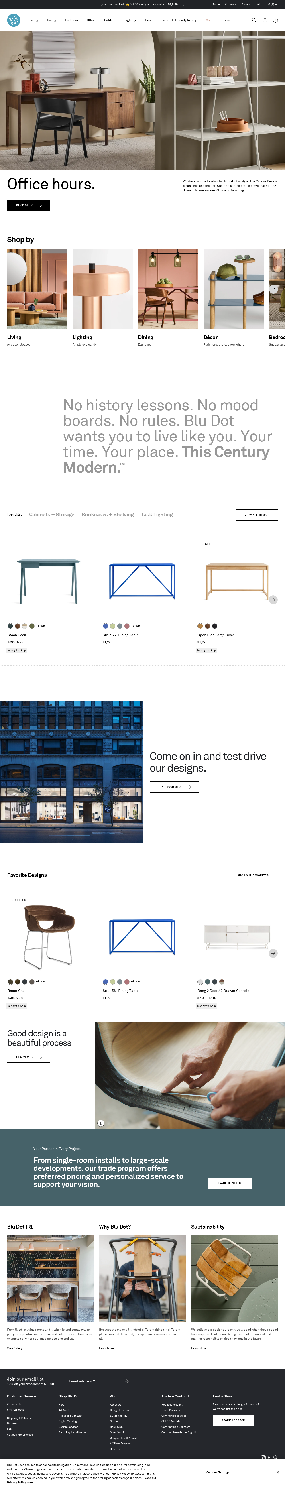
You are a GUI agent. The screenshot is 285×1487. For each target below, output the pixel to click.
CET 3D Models (170, 1421)
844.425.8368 (15, 1410)
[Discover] (227, 20)
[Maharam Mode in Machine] (25, 982)
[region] (142, 1473)
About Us (115, 1405)
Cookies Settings (218, 1472)
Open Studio (117, 1432)
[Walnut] (17, 626)
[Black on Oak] (215, 626)
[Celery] (113, 626)
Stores (246, 4)
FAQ (9, 1429)
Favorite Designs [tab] (27, 875)
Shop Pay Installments (73, 1432)
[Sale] (209, 20)
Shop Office (25, 205)
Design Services (68, 1427)
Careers (115, 1449)
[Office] (91, 20)
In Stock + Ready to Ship (179, 20)
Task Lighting (157, 514)
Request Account (172, 1405)
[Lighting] (130, 20)
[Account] (265, 20)
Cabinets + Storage (51, 514)
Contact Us (14, 1404)
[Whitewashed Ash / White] (25, 626)
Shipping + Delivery (19, 1418)
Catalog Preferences (20, 1435)
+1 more (40, 626)
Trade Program (170, 1410)
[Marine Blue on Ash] (10, 626)
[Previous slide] (11, 289)
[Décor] (149, 20)
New (61, 1405)
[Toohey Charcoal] (32, 982)
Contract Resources (173, 1416)
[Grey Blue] (120, 626)
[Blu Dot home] (13, 20)
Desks (14, 514)
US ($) (272, 5)
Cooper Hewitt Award (123, 1438)
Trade (216, 4)
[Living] (33, 20)
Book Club (116, 1427)
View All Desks (257, 515)
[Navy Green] (215, 982)
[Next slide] (273, 289)
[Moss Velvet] (17, 982)
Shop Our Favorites (253, 875)
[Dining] (51, 20)
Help (258, 4)
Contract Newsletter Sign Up (179, 1432)
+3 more (135, 626)
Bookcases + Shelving (107, 514)
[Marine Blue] (207, 982)
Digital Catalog (68, 1421)
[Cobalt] (105, 626)
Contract (230, 4)
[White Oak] (200, 626)
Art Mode (64, 1410)
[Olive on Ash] (32, 626)
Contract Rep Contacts (175, 1427)
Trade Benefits (230, 1183)
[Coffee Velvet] (10, 982)
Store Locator (233, 1420)
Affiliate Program (120, 1443)
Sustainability (118, 1416)
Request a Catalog (70, 1416)
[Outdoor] (110, 20)
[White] (200, 982)
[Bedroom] (71, 20)
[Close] (278, 1472)
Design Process (119, 1410)
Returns (12, 1423)
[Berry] (127, 626)
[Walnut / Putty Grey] (222, 982)
